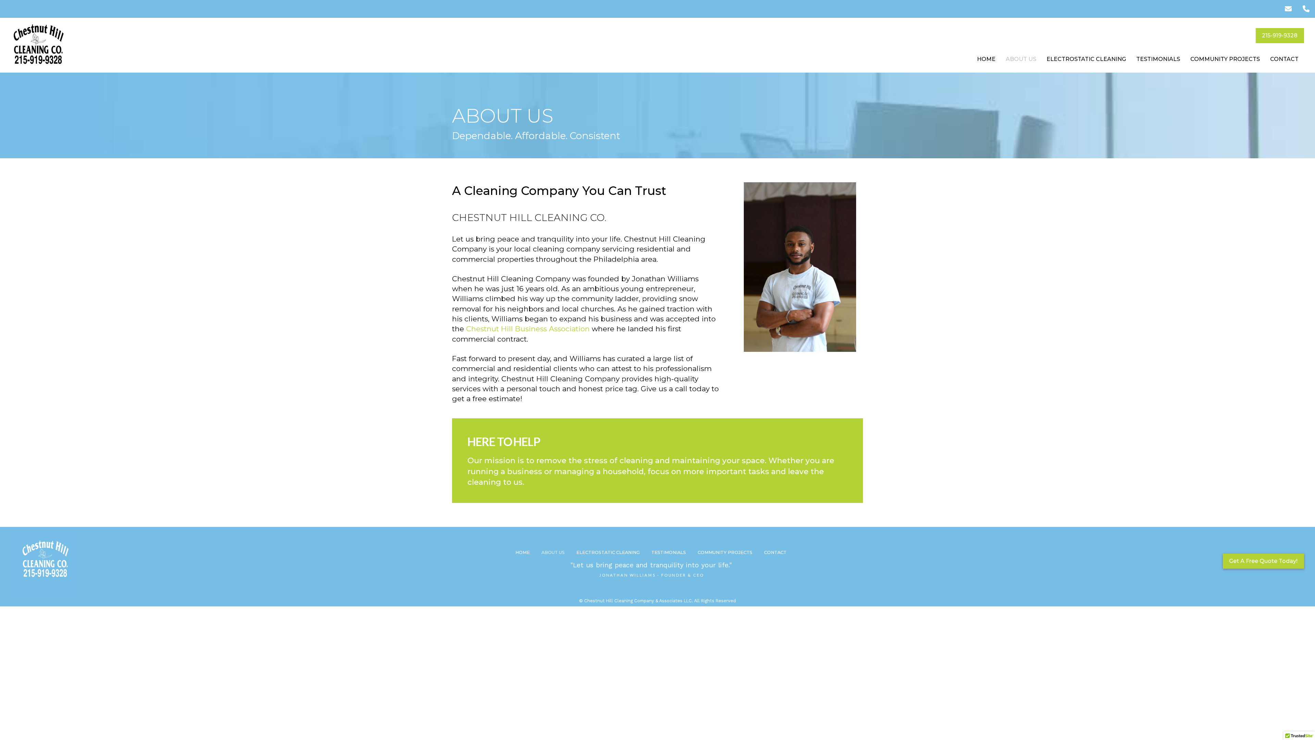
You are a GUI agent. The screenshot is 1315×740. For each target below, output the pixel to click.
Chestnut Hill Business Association (529, 328)
